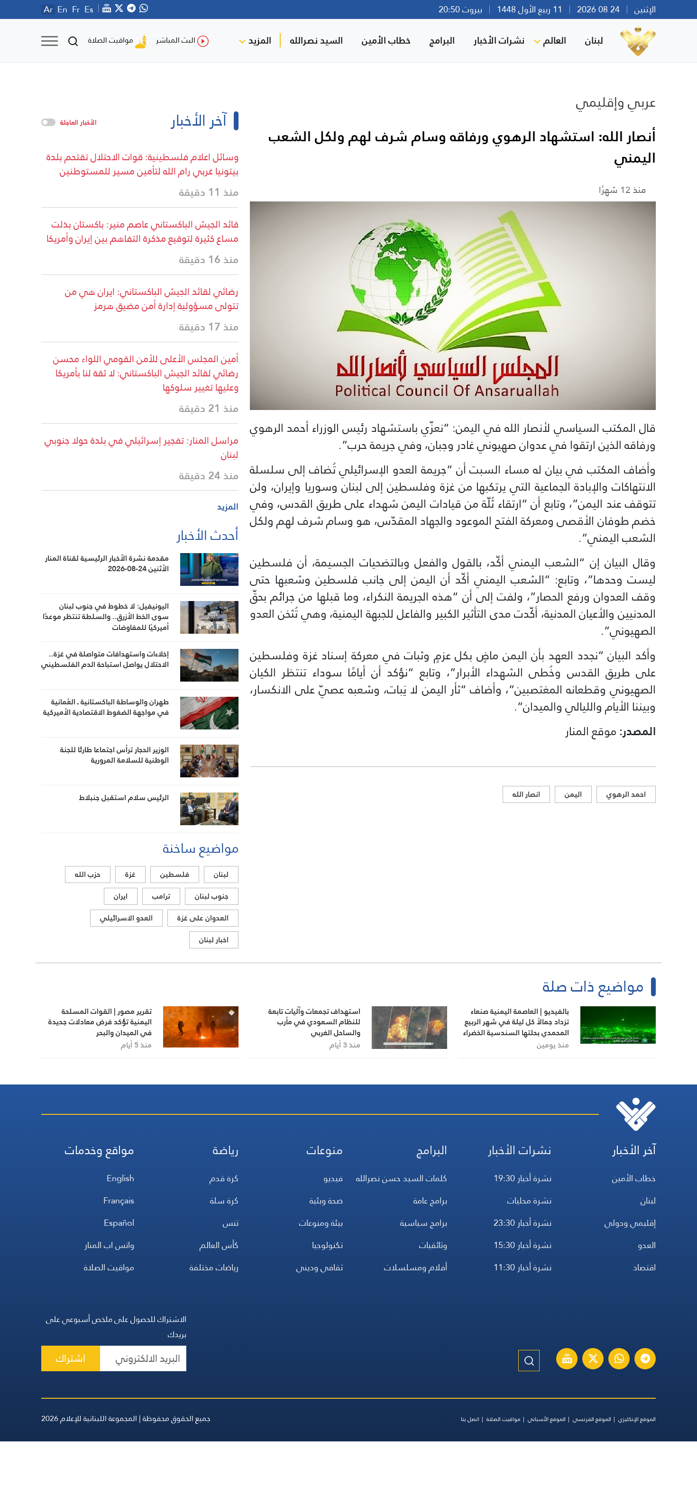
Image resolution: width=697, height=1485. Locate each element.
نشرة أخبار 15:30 (522, 1245)
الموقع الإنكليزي (637, 1419)
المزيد (259, 40)
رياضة (225, 1150)
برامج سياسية (423, 1222)
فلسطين (174, 874)
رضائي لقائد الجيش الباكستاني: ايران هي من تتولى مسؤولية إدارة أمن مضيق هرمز (151, 298)
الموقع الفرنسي (592, 1419)
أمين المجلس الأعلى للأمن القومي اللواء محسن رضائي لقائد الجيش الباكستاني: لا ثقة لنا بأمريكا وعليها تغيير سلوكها (145, 373)
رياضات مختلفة (214, 1267)
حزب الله (88, 874)
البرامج (442, 40)
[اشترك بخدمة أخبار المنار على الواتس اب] (619, 1360)
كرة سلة (224, 1200)
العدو (647, 1245)
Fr (76, 9)
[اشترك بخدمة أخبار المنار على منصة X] (593, 1360)
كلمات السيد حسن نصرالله (401, 1178)
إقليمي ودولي (630, 1222)
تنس (230, 1222)
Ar (48, 9)
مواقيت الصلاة (110, 40)
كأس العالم (219, 1245)
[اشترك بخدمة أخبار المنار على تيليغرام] (645, 1360)
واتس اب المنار (109, 1245)
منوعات (325, 1150)
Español (119, 1222)
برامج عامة (430, 1200)
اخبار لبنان (214, 940)
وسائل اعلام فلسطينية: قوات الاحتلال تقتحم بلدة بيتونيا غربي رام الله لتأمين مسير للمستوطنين (142, 164)
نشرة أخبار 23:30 (522, 1222)
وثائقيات (433, 1245)
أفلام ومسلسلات (415, 1267)
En (62, 9)
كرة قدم (224, 1178)
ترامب (161, 896)
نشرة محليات (529, 1200)
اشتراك (70, 1358)
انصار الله (526, 794)
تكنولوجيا (327, 1245)
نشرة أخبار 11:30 (522, 1267)
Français (118, 1200)
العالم (554, 40)
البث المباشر (175, 40)
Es (88, 9)
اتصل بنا (470, 1419)
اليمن (573, 794)
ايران (121, 896)
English (120, 1178)
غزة (130, 874)
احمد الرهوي (626, 794)
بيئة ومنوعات (321, 1222)
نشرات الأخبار (499, 40)
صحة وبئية (326, 1200)
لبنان (594, 40)
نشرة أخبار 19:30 (522, 1178)
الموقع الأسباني (547, 1419)
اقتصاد (644, 1267)
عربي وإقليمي (616, 102)
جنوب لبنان (212, 896)
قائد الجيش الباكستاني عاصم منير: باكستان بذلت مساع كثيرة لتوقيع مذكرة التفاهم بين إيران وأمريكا (142, 231)
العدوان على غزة (203, 918)
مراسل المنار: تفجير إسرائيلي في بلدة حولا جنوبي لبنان (141, 447)
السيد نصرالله (316, 40)
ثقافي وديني (319, 1267)
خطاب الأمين (386, 40)
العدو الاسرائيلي (126, 918)
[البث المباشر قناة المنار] (567, 1360)
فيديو (333, 1178)
